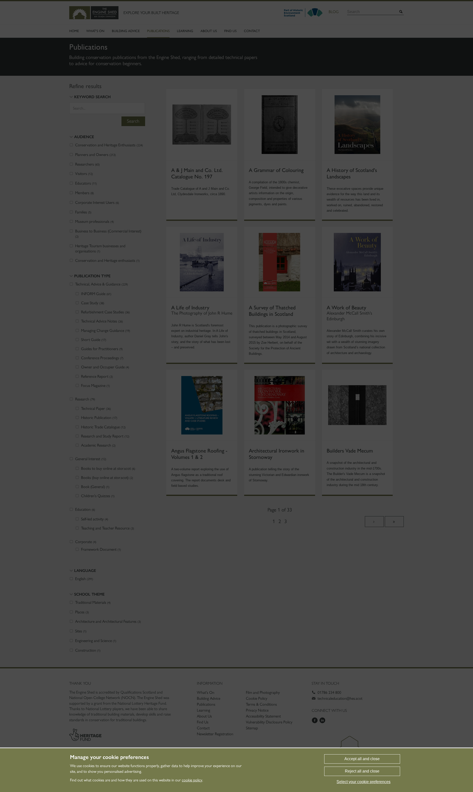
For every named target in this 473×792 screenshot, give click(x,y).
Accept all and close (362, 759)
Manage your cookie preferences (109, 757)
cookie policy (192, 780)
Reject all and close (362, 771)
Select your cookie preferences (363, 782)
